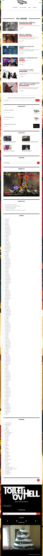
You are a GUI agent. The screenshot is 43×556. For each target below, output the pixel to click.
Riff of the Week (7, 192)
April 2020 (7, 321)
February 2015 (7, 404)
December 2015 (8, 391)
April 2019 (7, 337)
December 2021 (8, 294)
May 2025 (7, 239)
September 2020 (8, 314)
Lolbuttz (25, 71)
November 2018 (8, 344)
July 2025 (6, 236)
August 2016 (7, 380)
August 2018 (7, 348)
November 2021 (8, 295)
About (29, 7)
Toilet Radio (7, 471)
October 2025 (7, 232)
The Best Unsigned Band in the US (11, 468)
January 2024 (7, 260)
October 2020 (7, 313)
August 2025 (7, 235)
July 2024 (6, 252)
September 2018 (8, 346)
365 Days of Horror (28, 60)
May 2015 (7, 400)
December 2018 (8, 342)
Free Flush (7, 436)
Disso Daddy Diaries (8, 432)
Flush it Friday (7, 435)
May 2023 (7, 271)
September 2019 (8, 330)
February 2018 (7, 356)
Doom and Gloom (8, 433)
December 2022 (8, 278)
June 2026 (7, 221)
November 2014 (8, 408)
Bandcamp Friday (8, 424)
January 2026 (7, 228)
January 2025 (7, 244)
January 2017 (7, 373)
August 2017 (7, 364)
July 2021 (6, 301)
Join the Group (23, 7)
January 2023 (7, 276)
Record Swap (7, 455)
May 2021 (7, 303)
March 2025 (7, 241)
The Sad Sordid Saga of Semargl (26, 69)
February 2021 (7, 307)
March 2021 (7, 306)
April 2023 (7, 272)
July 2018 (6, 349)
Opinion (27, 85)
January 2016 (7, 389)
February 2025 (7, 243)
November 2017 (8, 360)
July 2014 (6, 414)
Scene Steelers (7, 463)
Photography (7, 452)
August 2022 (7, 283)
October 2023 (7, 264)
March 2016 (7, 387)
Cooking (6, 428)
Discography (21, 71)
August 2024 (7, 251)
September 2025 (8, 233)
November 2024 (8, 247)
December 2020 (8, 310)
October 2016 (7, 377)
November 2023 (8, 263)
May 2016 (7, 384)
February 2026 (7, 227)
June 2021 (7, 302)
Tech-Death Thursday (8, 467)
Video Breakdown (22, 60)
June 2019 (7, 334)
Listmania (7, 439)
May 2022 (7, 287)
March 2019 (7, 338)
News (6, 447)
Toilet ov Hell (33, 554)
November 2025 (8, 231)
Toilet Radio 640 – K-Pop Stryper (10, 207)
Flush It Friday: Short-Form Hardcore (9, 141)
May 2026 (7, 223)
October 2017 (7, 361)
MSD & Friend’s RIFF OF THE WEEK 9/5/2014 (13, 194)
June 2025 (7, 237)
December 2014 (8, 407)
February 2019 (7, 340)
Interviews (7, 437)
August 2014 (7, 412)
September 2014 (8, 411)
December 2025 (8, 229)
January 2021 (7, 309)
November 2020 (8, 311)
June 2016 (7, 383)
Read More (21, 64)
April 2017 (7, 369)
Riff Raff (6, 460)
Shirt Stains (7, 464)
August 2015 (7, 396)
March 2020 (7, 322)
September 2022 (8, 282)
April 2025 (7, 240)
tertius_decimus (32, 85)
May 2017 (7, 368)
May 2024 (7, 255)
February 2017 (7, 372)
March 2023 (7, 274)
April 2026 (7, 224)
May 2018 (7, 352)
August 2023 (7, 267)
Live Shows (7, 440)
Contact (35, 7)
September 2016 (8, 379)
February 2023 (7, 275)
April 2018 (7, 353)
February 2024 (7, 259)
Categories (15, 7)
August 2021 (7, 299)
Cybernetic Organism (31, 71)
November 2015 (8, 392)
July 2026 (6, 220)
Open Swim (7, 449)
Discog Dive (7, 429)
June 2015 (7, 399)
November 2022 (8, 279)
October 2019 (7, 329)
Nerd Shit (6, 444)
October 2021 (7, 297)
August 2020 (7, 315)
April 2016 (7, 385)
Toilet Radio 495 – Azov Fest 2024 (26, 46)
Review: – (27, 22)
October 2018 (7, 345)
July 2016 (6, 381)
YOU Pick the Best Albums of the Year (9, 124)
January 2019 (7, 341)
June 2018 (7, 350)
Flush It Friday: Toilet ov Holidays (11, 548)
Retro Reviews (7, 456)
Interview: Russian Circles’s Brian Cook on (30, 141)
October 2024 (7, 248)
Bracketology (7, 425)
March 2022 (7, 290)
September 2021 (8, 298)
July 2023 (6, 268)
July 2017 (6, 365)
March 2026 (7, 225)
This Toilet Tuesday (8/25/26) (10, 208)
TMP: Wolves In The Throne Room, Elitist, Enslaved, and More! (15, 210)
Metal (20, 85)
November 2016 (8, 376)
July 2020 (6, 317)
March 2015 (7, 403)
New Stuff (23, 85)
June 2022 (7, 286)
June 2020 (7, 318)
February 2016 (7, 388)
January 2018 (7, 357)
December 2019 (8, 326)
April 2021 (7, 305)
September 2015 (8, 395)
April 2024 (7, 256)
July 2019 (6, 333)
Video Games (7, 474)
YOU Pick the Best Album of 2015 (8, 110)
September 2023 (8, 266)
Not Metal (6, 448)
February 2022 (7, 291)
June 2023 (7, 270)
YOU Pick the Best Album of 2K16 (8, 117)
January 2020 (7, 325)
